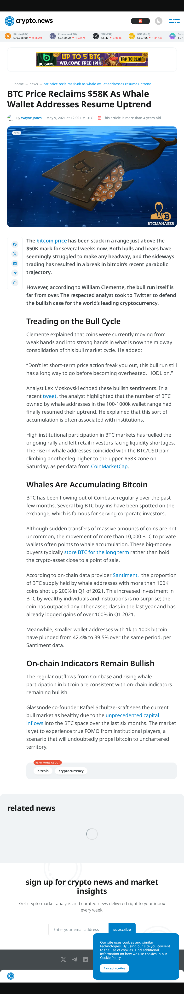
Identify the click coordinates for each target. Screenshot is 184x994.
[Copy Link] (14, 282)
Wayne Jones (31, 117)
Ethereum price (68, 36)
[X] (64, 959)
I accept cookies (114, 968)
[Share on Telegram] (14, 273)
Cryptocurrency (71, 771)
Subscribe (122, 929)
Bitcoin (43, 771)
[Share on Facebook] (14, 244)
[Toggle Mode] (158, 21)
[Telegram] (75, 959)
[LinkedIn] (86, 959)
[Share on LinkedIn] (14, 263)
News (33, 84)
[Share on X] (14, 254)
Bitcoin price (23, 36)
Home (19, 84)
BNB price (145, 36)
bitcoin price (51, 240)
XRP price (107, 36)
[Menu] (174, 21)
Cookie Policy (110, 957)
